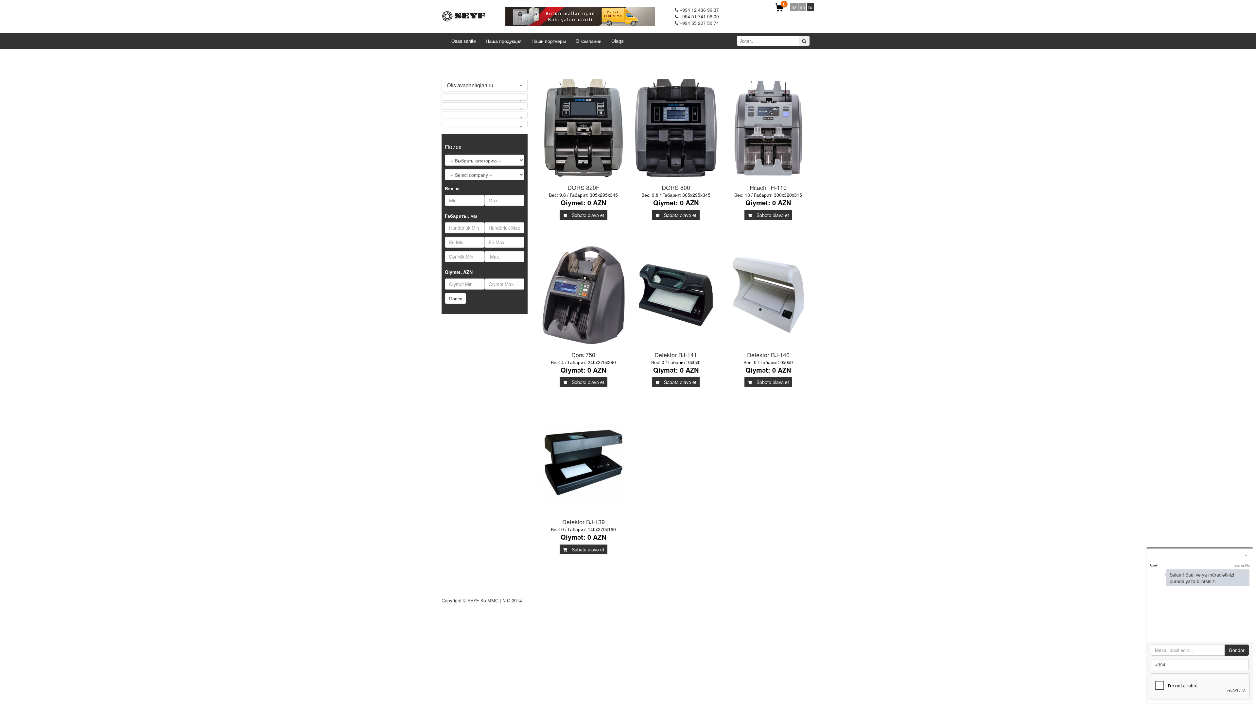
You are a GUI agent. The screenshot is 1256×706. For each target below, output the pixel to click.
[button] (484, 97)
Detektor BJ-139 (583, 521)
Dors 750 (583, 354)
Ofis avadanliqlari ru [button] (470, 85)
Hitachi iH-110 (768, 187)
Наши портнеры (549, 41)
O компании (589, 41)
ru (810, 7)
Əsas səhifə (463, 41)
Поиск (455, 298)
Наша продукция (504, 41)
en (802, 7)
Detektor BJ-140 (768, 354)
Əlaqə (617, 41)
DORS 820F (583, 187)
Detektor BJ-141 (675, 354)
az (794, 7)
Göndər (1237, 650)
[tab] (484, 85)
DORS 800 (676, 187)
